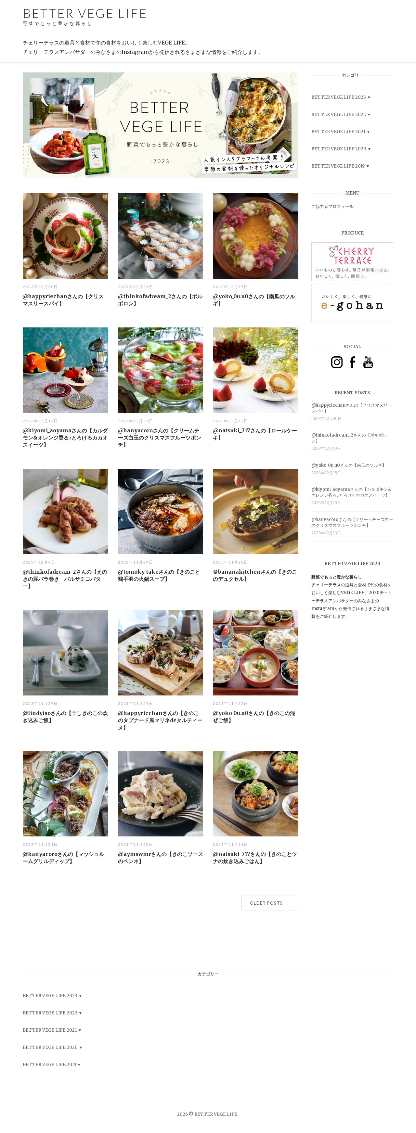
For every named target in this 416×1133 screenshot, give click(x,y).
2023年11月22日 (230, 703)
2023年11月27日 (40, 703)
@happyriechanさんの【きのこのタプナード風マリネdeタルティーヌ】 (160, 720)
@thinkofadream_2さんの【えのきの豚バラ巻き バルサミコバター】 (65, 578)
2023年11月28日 (230, 562)
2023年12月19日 (135, 286)
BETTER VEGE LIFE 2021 (338, 131)
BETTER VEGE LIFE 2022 (338, 114)
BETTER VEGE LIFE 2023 (338, 97)
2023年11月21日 (40, 844)
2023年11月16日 (230, 844)
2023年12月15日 (230, 286)
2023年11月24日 (135, 703)
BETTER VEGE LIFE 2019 (338, 166)
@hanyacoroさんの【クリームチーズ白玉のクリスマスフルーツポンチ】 (159, 437)
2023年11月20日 (135, 844)
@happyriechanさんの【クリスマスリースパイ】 (351, 408)
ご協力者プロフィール (332, 206)
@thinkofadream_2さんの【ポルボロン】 (349, 438)
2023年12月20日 (40, 286)
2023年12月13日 (40, 420)
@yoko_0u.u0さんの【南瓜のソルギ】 (348, 465)
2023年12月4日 (39, 562)
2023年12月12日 (230, 420)
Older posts (270, 903)
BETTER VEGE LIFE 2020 (338, 149)
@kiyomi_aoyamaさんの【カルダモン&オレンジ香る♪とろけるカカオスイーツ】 (65, 437)
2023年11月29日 (135, 562)
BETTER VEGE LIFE (85, 16)
